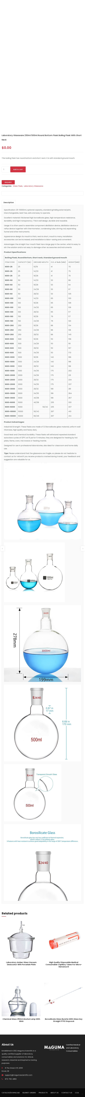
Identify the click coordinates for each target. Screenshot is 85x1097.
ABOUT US (54, 1092)
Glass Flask (17, 186)
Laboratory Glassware (33, 186)
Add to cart (18, 169)
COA (77, 1092)
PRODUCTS (43, 1092)
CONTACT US (66, 1092)
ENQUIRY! (8, 182)
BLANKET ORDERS (29, 1092)
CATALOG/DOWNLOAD (11, 1092)
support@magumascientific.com (18, 1075)
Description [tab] (9, 202)
